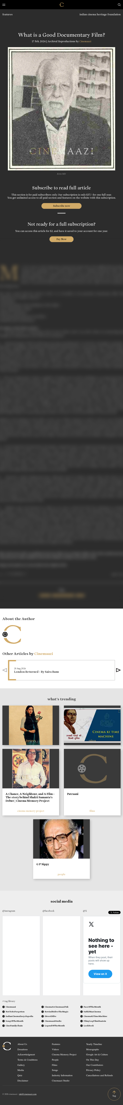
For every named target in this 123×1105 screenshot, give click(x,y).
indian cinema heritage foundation (100, 14)
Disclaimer (22, 1080)
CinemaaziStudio (53, 1021)
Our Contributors (94, 1064)
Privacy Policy (93, 1070)
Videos (55, 1049)
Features (56, 1044)
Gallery (21, 1064)
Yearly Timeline (94, 1044)
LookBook (89, 1025)
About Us (22, 1044)
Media (20, 1070)
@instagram (8, 910)
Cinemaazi (85, 41)
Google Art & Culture (97, 1054)
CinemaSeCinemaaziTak (56, 1007)
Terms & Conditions (27, 1059)
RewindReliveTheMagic (56, 1011)
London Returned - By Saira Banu (36, 672)
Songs (55, 1070)
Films (54, 1064)
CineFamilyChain (14, 1025)
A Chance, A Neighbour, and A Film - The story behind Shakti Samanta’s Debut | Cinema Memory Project (30, 797)
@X (85, 910)
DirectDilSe (50, 1016)
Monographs (92, 1049)
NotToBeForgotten (15, 1011)
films (92, 810)
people (61, 874)
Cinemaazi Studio (61, 1080)
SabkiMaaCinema (92, 1011)
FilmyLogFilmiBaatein (95, 1021)
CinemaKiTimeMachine (95, 1016)
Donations (22, 1049)
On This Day (92, 1059)
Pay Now (61, 239)
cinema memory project (30, 810)
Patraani (72, 794)
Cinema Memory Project (64, 1054)
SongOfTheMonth (14, 1021)
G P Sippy (42, 864)
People (55, 1059)
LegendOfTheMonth (55, 1025)
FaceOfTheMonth (92, 1007)
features (7, 14)
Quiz (19, 1075)
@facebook (48, 910)
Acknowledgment (26, 1054)
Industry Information (62, 1075)
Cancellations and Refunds (99, 1075)
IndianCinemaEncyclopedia (19, 1016)
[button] (118, 670)
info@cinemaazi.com (28, 1094)
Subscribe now (61, 205)
